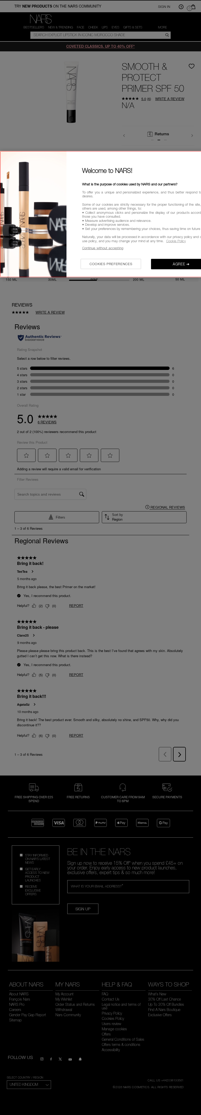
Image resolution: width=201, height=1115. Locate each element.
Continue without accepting (102, 248)
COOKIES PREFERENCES (111, 264)
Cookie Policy (176, 241)
